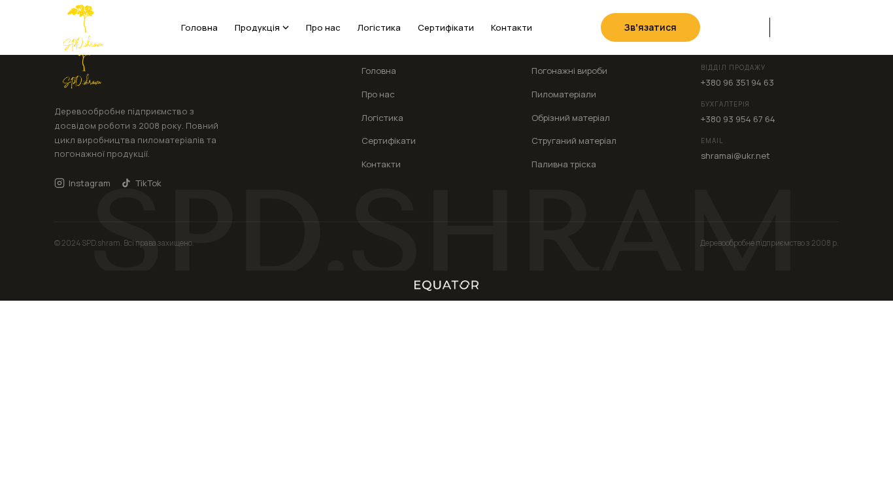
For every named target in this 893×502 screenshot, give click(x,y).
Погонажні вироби (569, 70)
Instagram (89, 183)
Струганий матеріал (573, 140)
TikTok (148, 183)
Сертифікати (446, 27)
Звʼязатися (650, 27)
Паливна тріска (563, 164)
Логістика (379, 27)
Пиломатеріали (563, 94)
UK (788, 27)
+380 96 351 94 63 (737, 82)
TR (829, 27)
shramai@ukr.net (735, 155)
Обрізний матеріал (570, 118)
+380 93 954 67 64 (738, 119)
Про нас (323, 27)
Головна (199, 27)
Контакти (511, 27)
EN (808, 27)
